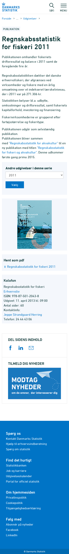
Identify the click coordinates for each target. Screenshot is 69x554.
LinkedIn (11, 535)
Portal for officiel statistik (22, 481)
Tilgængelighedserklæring (23, 508)
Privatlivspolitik (16, 497)
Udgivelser (30, 18)
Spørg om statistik (18, 449)
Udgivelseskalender (19, 476)
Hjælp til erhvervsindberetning (26, 443)
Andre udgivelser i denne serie (29, 168)
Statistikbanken (16, 465)
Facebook (12, 529)
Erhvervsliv (12, 291)
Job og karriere (16, 470)
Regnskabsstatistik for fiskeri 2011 (31, 266)
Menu (63, 10)
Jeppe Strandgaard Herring (23, 314)
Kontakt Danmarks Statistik (24, 438)
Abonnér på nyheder (19, 524)
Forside (6, 18)
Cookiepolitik (14, 503)
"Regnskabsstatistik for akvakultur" (33, 143)
